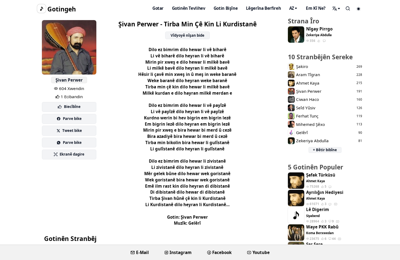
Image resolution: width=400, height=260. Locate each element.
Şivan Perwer (69, 80)
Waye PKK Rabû (322, 227)
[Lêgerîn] (336, 8)
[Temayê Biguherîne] (358, 8)
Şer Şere (314, 244)
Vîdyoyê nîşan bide (187, 35)
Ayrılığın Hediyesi (324, 192)
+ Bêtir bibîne (325, 149)
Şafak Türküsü (320, 175)
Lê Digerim (317, 209)
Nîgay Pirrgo (319, 29)
